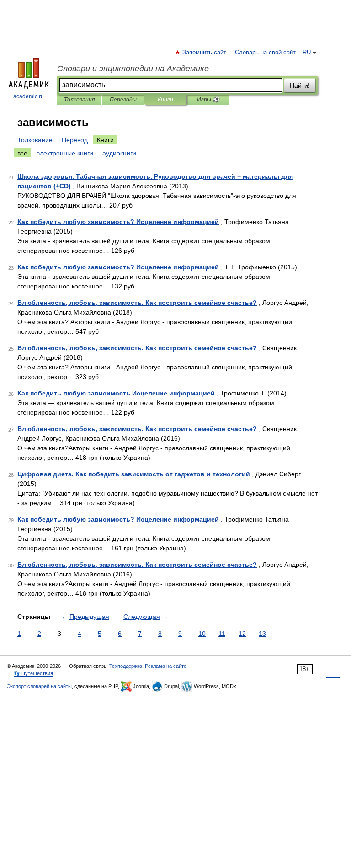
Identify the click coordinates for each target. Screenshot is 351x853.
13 (262, 633)
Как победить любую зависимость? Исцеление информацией (118, 221)
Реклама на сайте (165, 666)
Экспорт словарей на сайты (39, 686)
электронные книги (65, 153)
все (22, 153)
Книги (165, 99)
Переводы (123, 99)
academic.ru (28, 96)
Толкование (35, 140)
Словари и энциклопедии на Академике (133, 68)
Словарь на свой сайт (265, 52)
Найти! (300, 85)
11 (221, 633)
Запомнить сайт (204, 52)
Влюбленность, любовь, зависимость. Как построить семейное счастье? (137, 302)
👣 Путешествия (33, 673)
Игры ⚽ (208, 99)
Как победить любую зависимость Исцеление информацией (116, 393)
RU (307, 52)
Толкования (79, 99)
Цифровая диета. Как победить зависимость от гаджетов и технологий (133, 474)
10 (202, 633)
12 (242, 633)
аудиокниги (119, 153)
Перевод (75, 140)
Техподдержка (125, 666)
